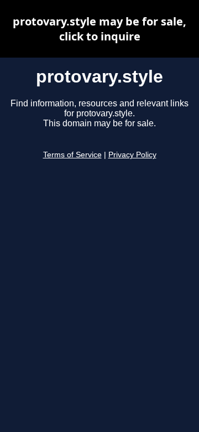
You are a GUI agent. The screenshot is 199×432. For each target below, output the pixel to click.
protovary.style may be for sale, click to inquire (99, 29)
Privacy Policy (132, 155)
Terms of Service (72, 155)
